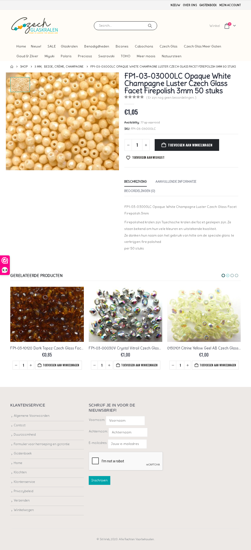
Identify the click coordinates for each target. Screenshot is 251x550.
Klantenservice (24, 482)
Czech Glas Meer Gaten (202, 46)
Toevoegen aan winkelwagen (190, 144)
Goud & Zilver (27, 56)
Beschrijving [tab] (135, 181)
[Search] (150, 26)
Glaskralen (69, 46)
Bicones (121, 46)
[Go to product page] (47, 314)
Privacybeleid (23, 491)
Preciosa (85, 56)
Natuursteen (171, 56)
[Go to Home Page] (11, 66)
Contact (19, 425)
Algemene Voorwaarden (32, 416)
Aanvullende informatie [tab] (175, 181)
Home (21, 46)
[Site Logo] (34, 25)
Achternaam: (98, 431)
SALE (52, 46)
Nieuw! (36, 46)
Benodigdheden (96, 46)
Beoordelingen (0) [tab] (139, 191)
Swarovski (106, 56)
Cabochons (144, 46)
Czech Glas (168, 46)
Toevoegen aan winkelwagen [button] (61, 365)
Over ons (190, 5)
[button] (223, 275)
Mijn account (230, 5)
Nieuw (175, 5)
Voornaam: (97, 420)
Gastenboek (208, 5)
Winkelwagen (24, 510)
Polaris (66, 56)
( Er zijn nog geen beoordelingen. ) (171, 98)
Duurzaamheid (25, 434)
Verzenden (22, 500)
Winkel (214, 26)
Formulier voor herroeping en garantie (42, 444)
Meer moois (146, 56)
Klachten (20, 472)
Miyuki (49, 56)
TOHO (125, 56)
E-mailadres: (98, 443)
